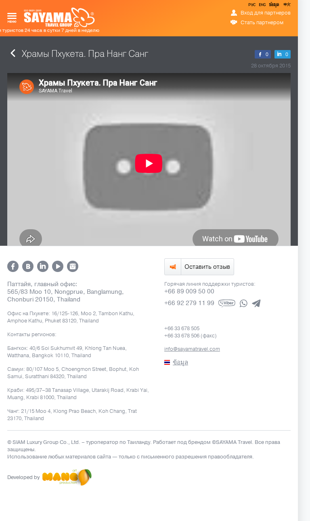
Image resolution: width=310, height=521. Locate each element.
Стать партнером (262, 22)
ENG (262, 6)
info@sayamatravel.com (192, 349)
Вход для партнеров (266, 13)
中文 (287, 6)
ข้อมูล (274, 6)
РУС (253, 6)
